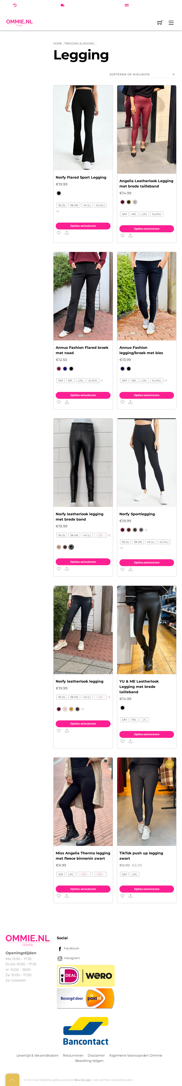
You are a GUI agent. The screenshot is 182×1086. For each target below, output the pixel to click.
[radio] (59, 193)
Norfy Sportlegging (137, 514)
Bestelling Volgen (89, 1061)
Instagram (71, 958)
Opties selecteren (83, 225)
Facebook (71, 948)
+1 (101, 380)
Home (57, 43)
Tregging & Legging (79, 43)
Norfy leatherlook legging (79, 681)
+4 (57, 211)
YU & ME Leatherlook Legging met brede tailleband (139, 686)
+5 (165, 380)
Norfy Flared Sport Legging (81, 177)
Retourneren (73, 1055)
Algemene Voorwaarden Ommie (135, 1055)
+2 (108, 535)
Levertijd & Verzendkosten (37, 1055)
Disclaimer (96, 1055)
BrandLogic (82, 1080)
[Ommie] (19, 23)
